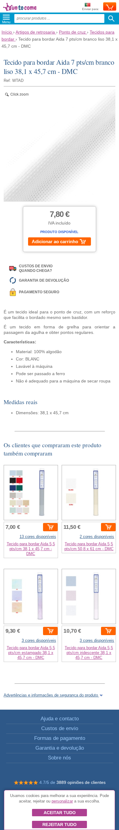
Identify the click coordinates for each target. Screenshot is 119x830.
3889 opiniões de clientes (81, 782)
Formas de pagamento (59, 738)
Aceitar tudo (60, 812)
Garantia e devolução (59, 748)
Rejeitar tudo (59, 824)
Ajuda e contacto (60, 719)
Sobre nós (59, 758)
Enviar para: (90, 9)
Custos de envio (59, 728)
